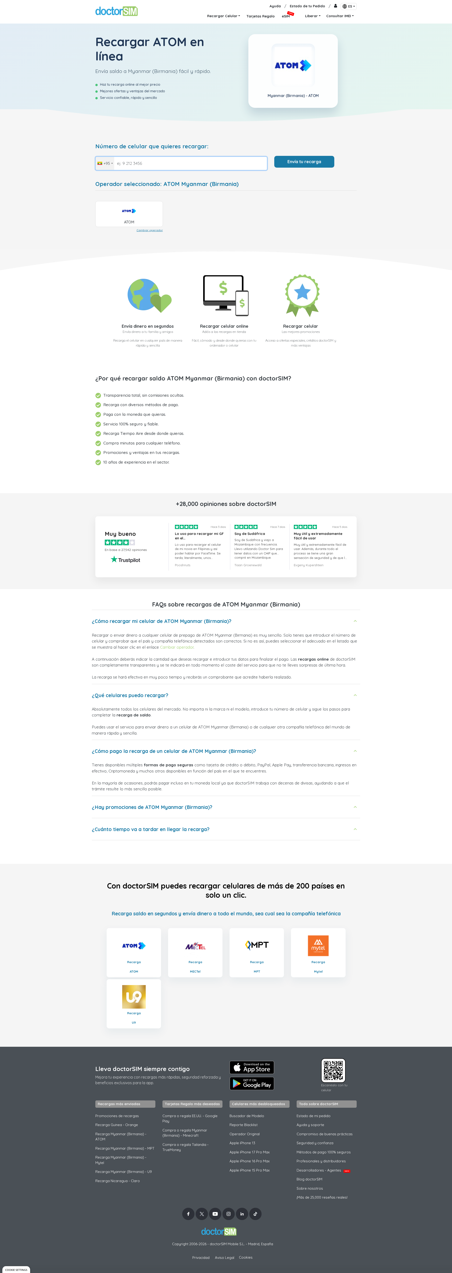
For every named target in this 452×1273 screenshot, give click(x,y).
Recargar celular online (224, 326)
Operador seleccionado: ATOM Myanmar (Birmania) (167, 184)
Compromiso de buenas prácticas (325, 1134)
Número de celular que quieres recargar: (152, 146)
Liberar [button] (311, 16)
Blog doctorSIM (309, 1179)
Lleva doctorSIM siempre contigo (142, 1068)
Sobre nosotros (310, 1188)
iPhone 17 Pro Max (250, 1152)
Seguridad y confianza (315, 1143)
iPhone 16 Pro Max (250, 1161)
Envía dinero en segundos (148, 326)
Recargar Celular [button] (222, 16)
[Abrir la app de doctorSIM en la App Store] (252, 1067)
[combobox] (105, 163)
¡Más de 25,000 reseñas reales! (322, 1197)
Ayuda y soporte (310, 1125)
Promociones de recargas (117, 1116)
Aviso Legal (224, 1257)
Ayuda (275, 6)
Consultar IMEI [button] (338, 16)
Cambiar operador (150, 230)
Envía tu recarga (304, 161)
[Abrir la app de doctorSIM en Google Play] (252, 1083)
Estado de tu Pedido (307, 6)
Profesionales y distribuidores (321, 1161)
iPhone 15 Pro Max (250, 1170)
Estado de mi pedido (314, 1116)
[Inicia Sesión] (336, 6)
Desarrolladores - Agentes (323, 1170)
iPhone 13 (242, 1143)
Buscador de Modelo (247, 1116)
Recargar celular (300, 326)
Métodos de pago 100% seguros (324, 1152)
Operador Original (245, 1134)
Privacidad (201, 1257)
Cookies (246, 1257)
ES (350, 6)
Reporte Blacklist (244, 1125)
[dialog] (16, 1269)
